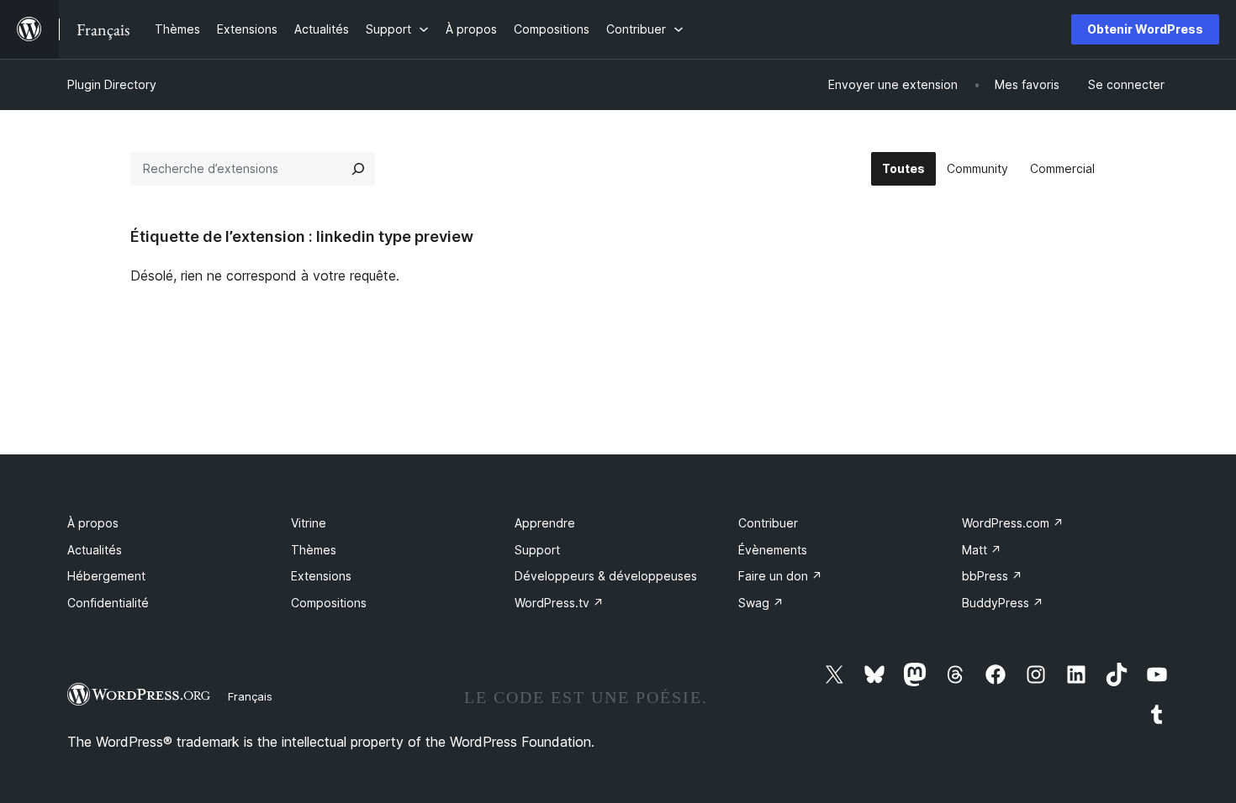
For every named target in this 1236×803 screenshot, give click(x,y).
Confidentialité (108, 603)
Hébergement (106, 576)
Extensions (321, 576)
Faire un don (780, 576)
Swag (761, 603)
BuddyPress (1002, 603)
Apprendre (545, 523)
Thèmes (313, 550)
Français (250, 696)
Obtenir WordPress (1145, 29)
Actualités (94, 550)
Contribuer (768, 523)
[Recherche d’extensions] (358, 169)
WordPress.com (1013, 523)
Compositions (329, 603)
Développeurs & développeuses (606, 576)
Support (537, 550)
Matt (981, 550)
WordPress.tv (559, 603)
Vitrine (308, 523)
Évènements (772, 550)
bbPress (992, 576)
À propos (93, 523)
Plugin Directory (111, 84)
